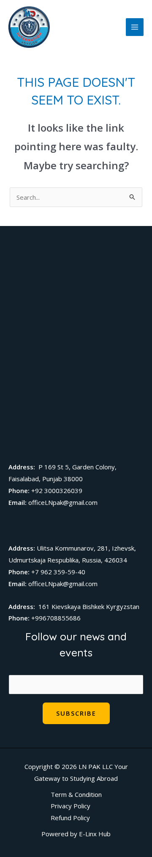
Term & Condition (76, 794)
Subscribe (76, 713)
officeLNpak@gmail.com (63, 502)
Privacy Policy (70, 806)
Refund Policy (70, 817)
